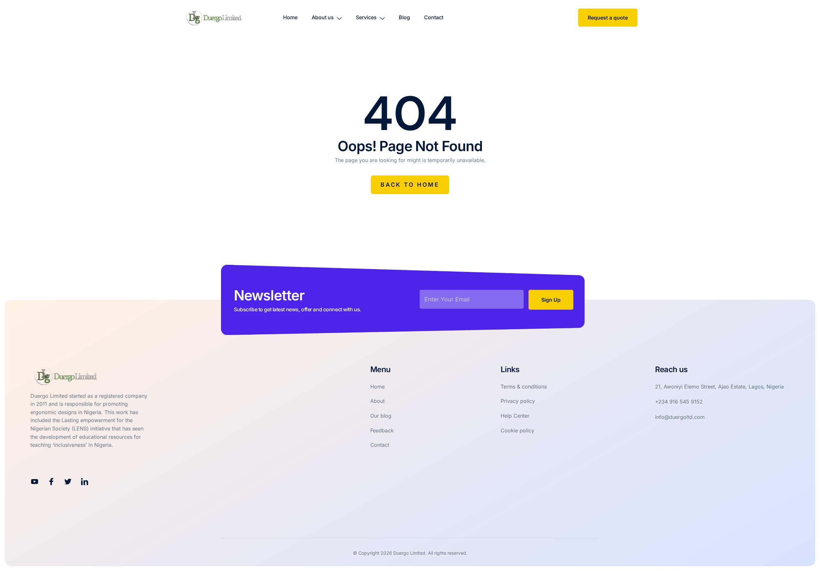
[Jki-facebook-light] (51, 481)
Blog (404, 17)
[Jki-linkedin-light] (84, 481)
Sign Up (551, 300)
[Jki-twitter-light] (67, 481)
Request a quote (608, 17)
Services (366, 17)
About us (323, 17)
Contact (433, 17)
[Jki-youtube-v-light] (34, 481)
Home (290, 17)
